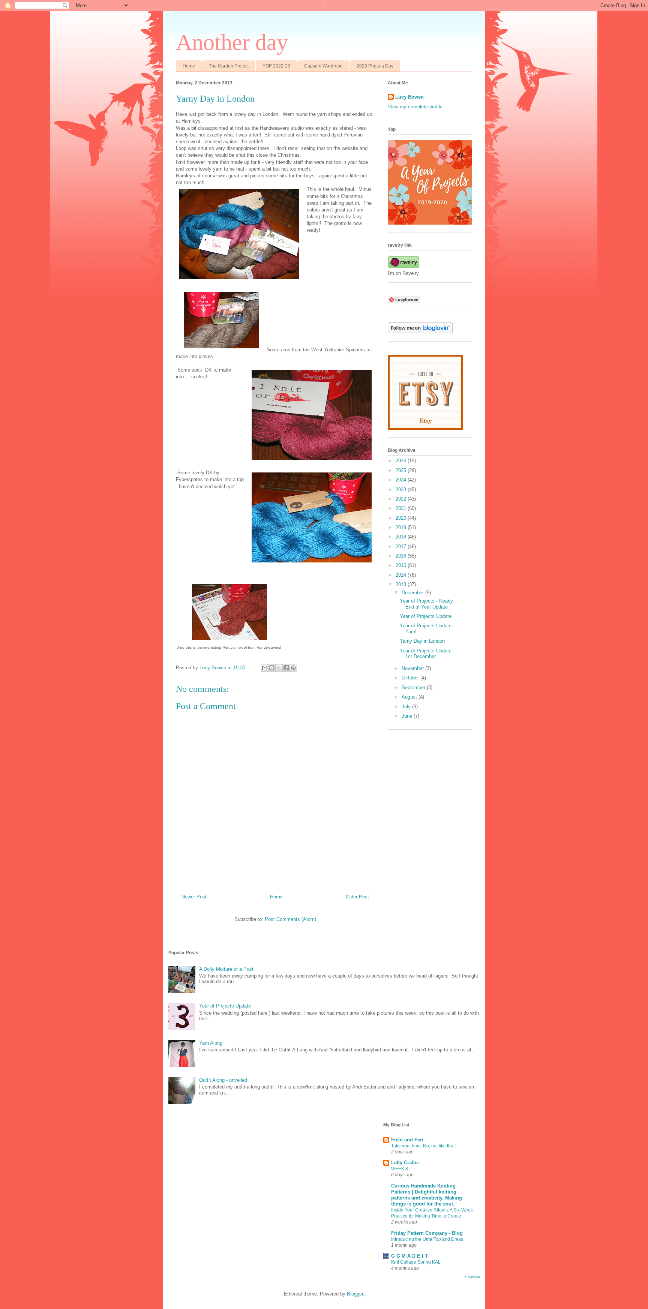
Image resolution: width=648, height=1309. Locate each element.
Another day (232, 42)
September (414, 687)
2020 (402, 518)
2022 (402, 499)
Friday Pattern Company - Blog (427, 1233)
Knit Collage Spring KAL (416, 1262)
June (408, 716)
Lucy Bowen (409, 97)
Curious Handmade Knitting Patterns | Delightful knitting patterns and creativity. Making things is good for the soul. (426, 1195)
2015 (402, 565)
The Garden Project (229, 66)
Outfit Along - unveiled (223, 1080)
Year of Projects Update (426, 616)
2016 (402, 556)
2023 (402, 489)
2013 (402, 584)
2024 (402, 480)
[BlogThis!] (272, 668)
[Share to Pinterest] (293, 668)
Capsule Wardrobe (323, 66)
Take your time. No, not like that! (423, 1146)
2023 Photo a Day (375, 66)
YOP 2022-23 (276, 66)
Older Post (357, 897)
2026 (402, 460)
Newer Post (194, 897)
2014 (402, 575)
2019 (402, 527)
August (410, 697)
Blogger (355, 1294)
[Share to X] (279, 668)
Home (189, 66)
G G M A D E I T (409, 1256)
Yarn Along (210, 1043)
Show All (472, 1277)
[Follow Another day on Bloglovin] (420, 331)
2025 (402, 470)
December (413, 592)
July (407, 706)
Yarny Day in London (422, 641)
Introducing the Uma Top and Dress (427, 1239)
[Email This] (264, 668)
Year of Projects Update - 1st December (427, 654)
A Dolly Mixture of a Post (226, 969)
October (411, 678)
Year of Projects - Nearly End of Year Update (426, 604)
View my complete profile (415, 106)
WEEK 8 (399, 1168)
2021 (402, 508)
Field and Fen (407, 1140)
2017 (402, 546)
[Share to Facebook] (286, 668)
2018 (402, 537)
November (413, 668)
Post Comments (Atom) (290, 919)
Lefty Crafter (405, 1162)
